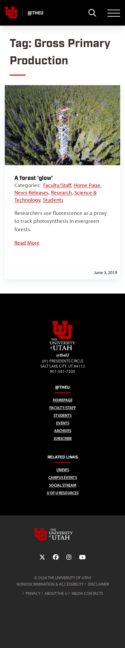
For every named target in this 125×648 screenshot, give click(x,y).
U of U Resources (63, 492)
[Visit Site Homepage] (62, 349)
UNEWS (62, 469)
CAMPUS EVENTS (62, 477)
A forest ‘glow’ (33, 178)
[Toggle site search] (92, 13)
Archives (62, 430)
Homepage (62, 400)
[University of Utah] (62, 534)
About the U (56, 593)
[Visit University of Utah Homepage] (11, 13)
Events (62, 423)
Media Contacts (87, 593)
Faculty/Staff (57, 185)
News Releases (31, 192)
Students (53, 200)
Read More (26, 242)
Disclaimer (98, 584)
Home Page (87, 185)
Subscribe (63, 438)
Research (61, 192)
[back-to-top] (117, 635)
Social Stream (62, 485)
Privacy (33, 593)
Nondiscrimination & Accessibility (50, 584)
